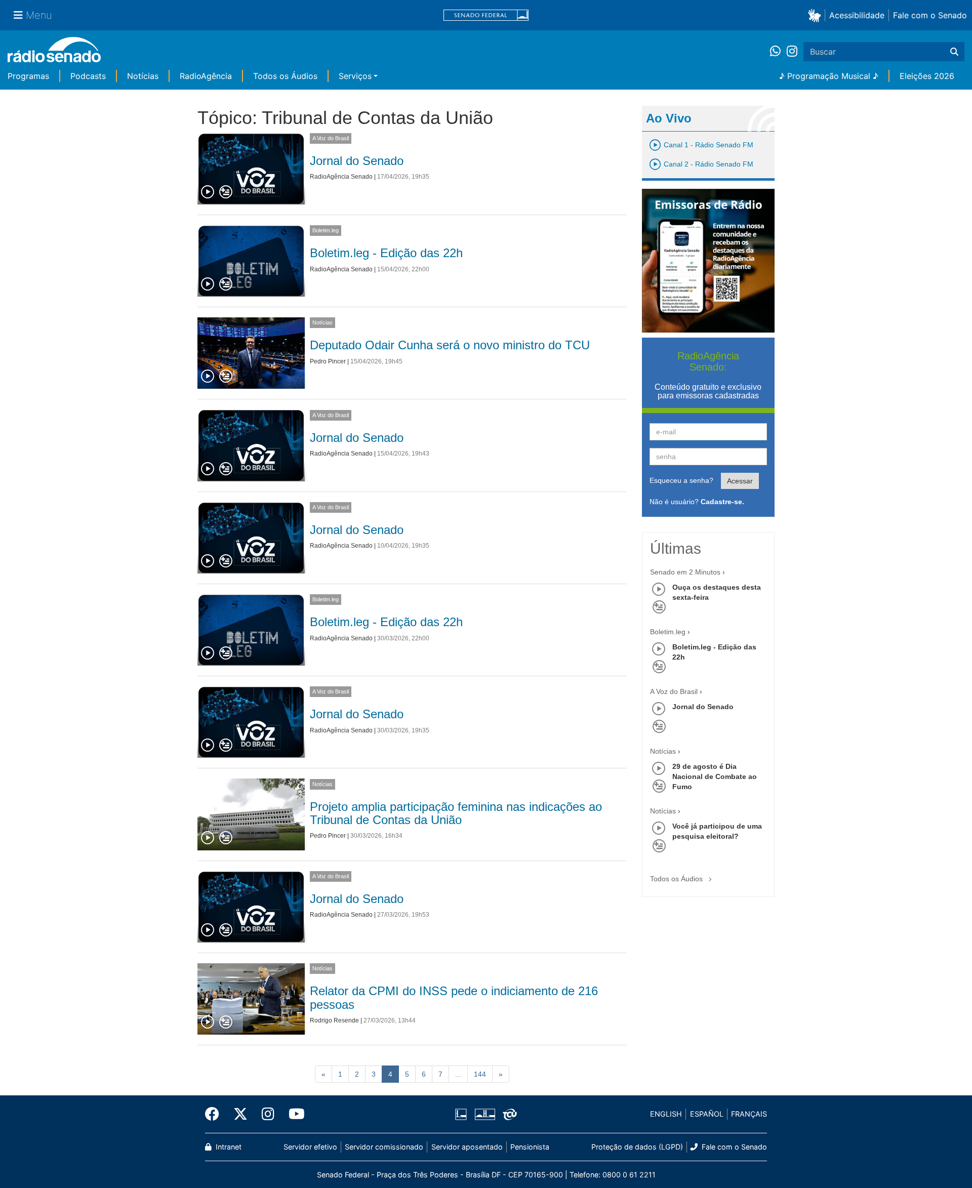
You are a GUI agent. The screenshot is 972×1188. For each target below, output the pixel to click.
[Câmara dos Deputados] (462, 1114)
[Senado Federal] (486, 15)
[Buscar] (954, 52)
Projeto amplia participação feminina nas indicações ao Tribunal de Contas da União (456, 813)
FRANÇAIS (749, 1114)
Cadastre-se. (722, 502)
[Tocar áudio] (208, 192)
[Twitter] (240, 1114)
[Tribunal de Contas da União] (508, 1114)
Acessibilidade (856, 15)
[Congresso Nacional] (484, 1114)
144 (480, 1074)
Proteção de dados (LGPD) (637, 1146)
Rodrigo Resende (334, 1020)
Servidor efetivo (310, 1146)
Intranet (227, 1146)
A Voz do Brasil (330, 138)
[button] (816, 15)
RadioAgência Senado (341, 176)
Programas (28, 76)
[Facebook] (215, 1114)
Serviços (355, 76)
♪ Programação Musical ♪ (828, 76)
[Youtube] (293, 1114)
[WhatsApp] (778, 52)
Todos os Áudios (285, 76)
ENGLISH (666, 1114)
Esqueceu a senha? (681, 480)
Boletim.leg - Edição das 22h (386, 253)
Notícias (142, 76)
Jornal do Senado (356, 161)
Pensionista (529, 1146)
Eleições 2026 (927, 76)
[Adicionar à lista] (225, 192)
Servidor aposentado (467, 1146)
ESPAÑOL (706, 1114)
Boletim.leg (325, 230)
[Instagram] (792, 52)
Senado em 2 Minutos (685, 572)
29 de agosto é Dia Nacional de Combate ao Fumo (714, 776)
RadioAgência (206, 76)
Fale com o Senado (930, 15)
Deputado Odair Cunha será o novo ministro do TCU (450, 345)
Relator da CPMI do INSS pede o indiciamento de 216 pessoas (454, 997)
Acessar (740, 481)
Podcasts (88, 76)
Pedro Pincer (328, 361)
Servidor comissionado (384, 1146)
